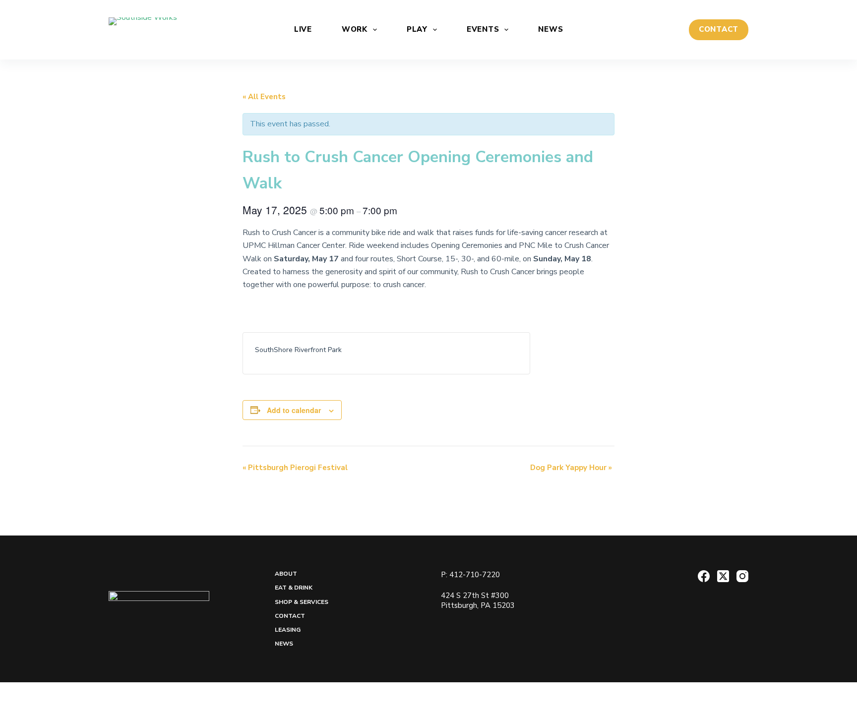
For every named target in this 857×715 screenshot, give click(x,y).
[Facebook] (704, 576)
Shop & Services (301, 602)
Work (354, 29)
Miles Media (481, 698)
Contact (290, 616)
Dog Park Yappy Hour (571, 468)
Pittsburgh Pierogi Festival (295, 468)
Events (483, 29)
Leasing (288, 630)
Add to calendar (294, 410)
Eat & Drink (293, 588)
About (286, 574)
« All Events (264, 97)
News (550, 29)
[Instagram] (742, 576)
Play (417, 29)
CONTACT (718, 29)
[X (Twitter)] (723, 576)
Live (303, 29)
